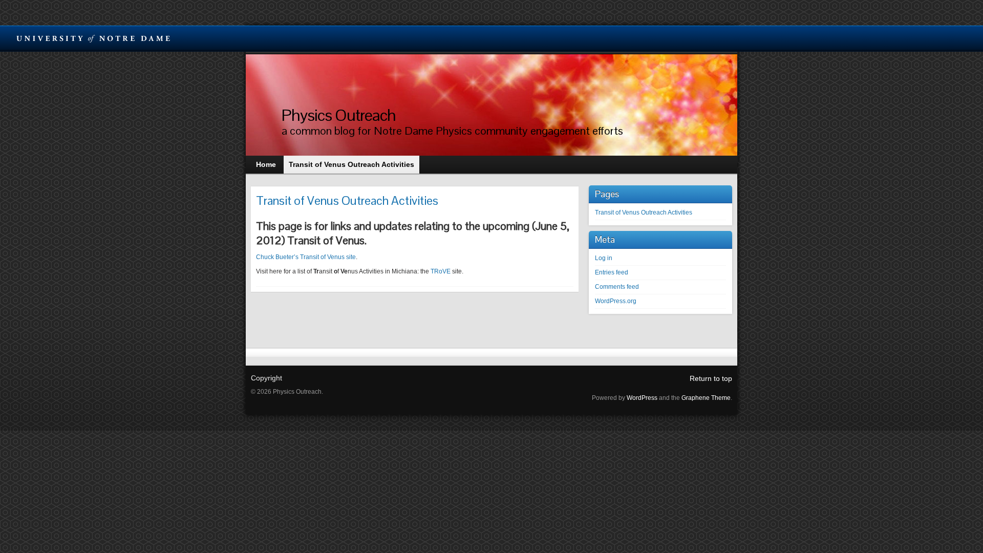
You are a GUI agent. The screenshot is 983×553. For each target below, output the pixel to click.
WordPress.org (615, 301)
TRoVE (441, 271)
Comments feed (617, 286)
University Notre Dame (93, 38)
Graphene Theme (706, 397)
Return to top (711, 378)
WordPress (642, 397)
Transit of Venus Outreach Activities (643, 212)
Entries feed (611, 272)
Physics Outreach (339, 114)
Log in (603, 258)
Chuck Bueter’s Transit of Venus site (306, 257)
